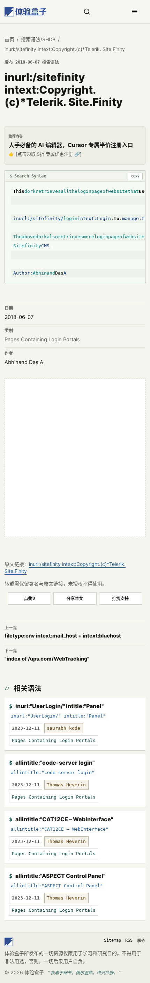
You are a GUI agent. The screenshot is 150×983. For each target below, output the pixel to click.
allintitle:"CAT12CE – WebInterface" (64, 819)
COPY (135, 176)
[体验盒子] (25, 11)
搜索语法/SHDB (38, 39)
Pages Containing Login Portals (42, 339)
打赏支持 (120, 598)
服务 (141, 940)
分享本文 (75, 598)
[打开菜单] (134, 11)
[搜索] (87, 11)
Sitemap (112, 940)
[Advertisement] (75, 458)
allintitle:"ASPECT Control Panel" (60, 875)
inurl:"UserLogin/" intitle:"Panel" (59, 705)
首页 (9, 39)
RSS (129, 940)
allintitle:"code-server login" (55, 762)
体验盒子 (34, 972)
